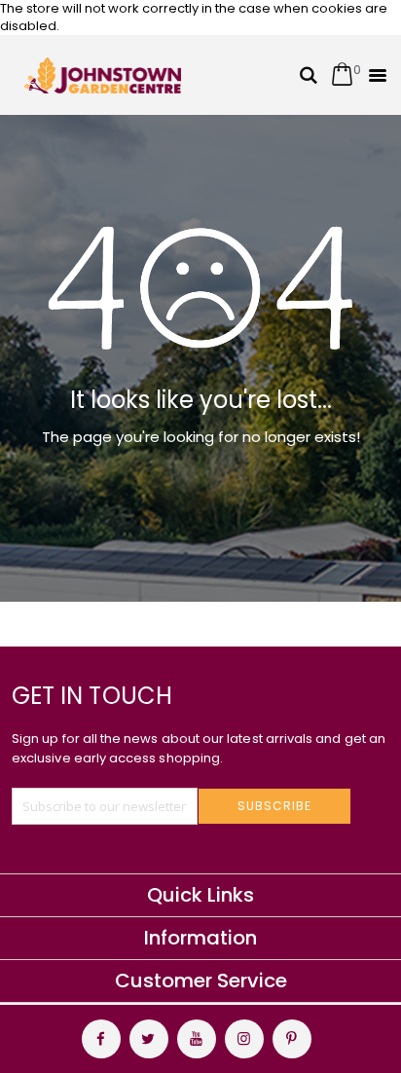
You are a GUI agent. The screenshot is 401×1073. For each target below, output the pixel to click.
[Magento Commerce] (102, 75)
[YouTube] (196, 1038)
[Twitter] (148, 1038)
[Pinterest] (292, 1038)
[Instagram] (244, 1038)
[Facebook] (101, 1038)
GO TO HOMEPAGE (193, 511)
